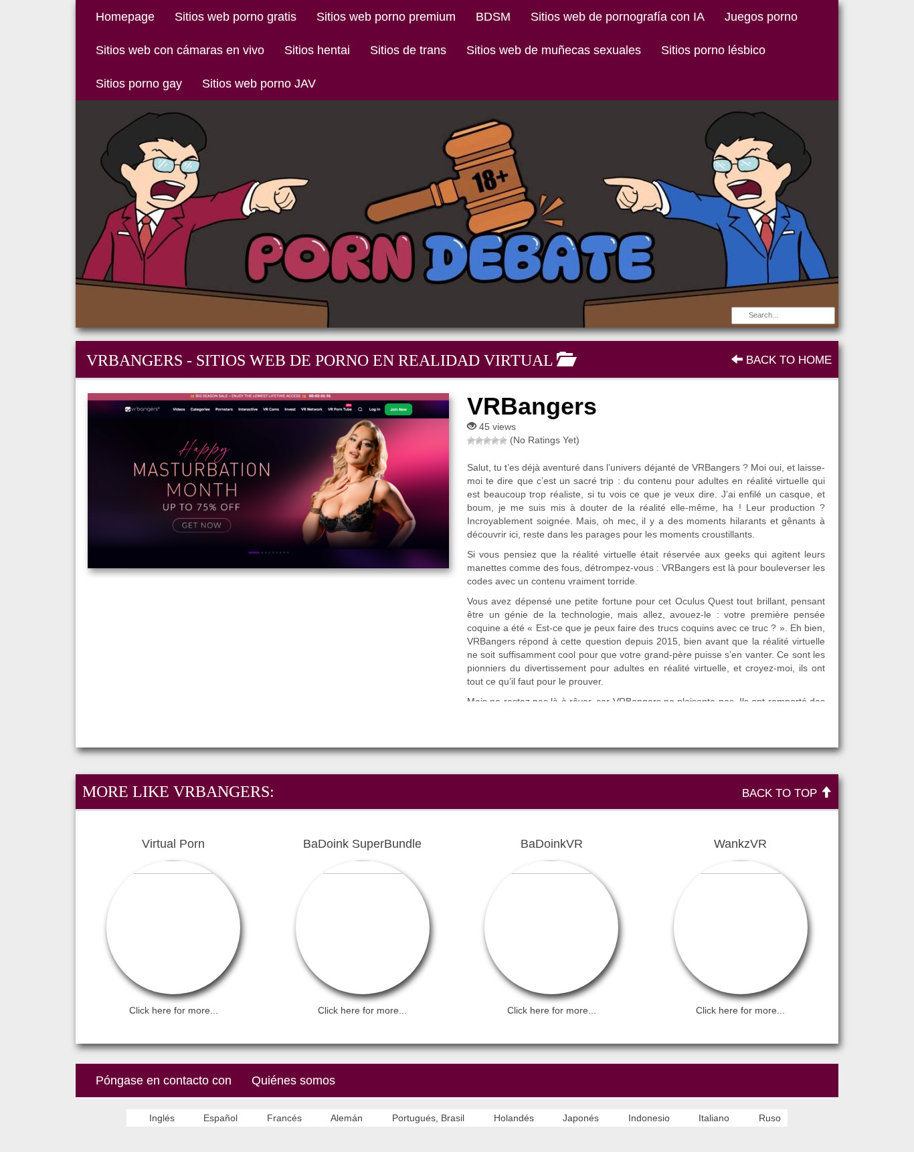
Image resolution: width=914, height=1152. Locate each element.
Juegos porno (761, 16)
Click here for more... (173, 1010)
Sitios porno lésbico (713, 50)
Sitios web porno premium (386, 16)
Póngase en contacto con (164, 1080)
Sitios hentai (317, 50)
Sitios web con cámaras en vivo (180, 50)
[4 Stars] (495, 441)
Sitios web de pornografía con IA (618, 16)
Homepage (125, 16)
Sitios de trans (408, 50)
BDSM (493, 16)
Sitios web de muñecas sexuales (553, 50)
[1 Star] (471, 441)
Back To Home (787, 360)
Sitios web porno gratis (235, 16)
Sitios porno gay (139, 83)
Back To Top (781, 793)
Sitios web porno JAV (259, 83)
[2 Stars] (479, 441)
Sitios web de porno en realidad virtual (374, 360)
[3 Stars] (487, 441)
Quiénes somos (293, 1080)
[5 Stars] (503, 441)
